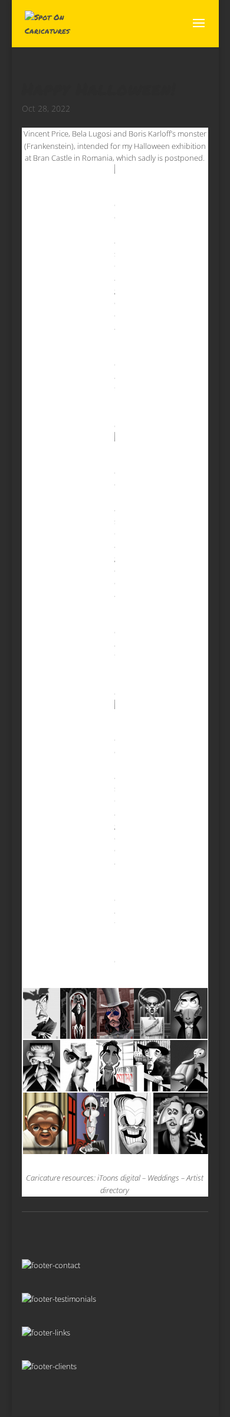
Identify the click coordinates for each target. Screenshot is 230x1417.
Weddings (163, 1177)
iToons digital (118, 1177)
